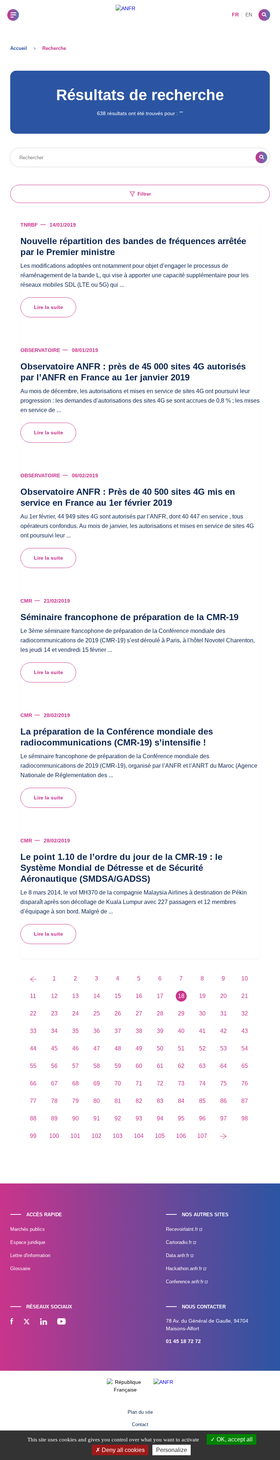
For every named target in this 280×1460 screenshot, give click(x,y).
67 (54, 1083)
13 (75, 996)
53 (223, 1048)
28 (160, 1013)
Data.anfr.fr (178, 1255)
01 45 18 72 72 (183, 1341)
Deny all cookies (122, 1450)
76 (244, 1083)
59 (117, 1066)
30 (202, 1013)
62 (181, 1066)
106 (181, 1136)
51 (181, 1048)
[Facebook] (11, 1322)
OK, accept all (234, 1439)
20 (223, 996)
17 (160, 996)
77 (33, 1101)
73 (181, 1083)
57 (75, 1066)
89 (54, 1118)
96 (202, 1118)
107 (202, 1136)
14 (96, 996)
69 (96, 1083)
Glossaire (20, 1268)
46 (75, 1048)
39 (160, 1031)
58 (96, 1066)
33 (33, 1031)
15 (117, 996)
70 (117, 1083)
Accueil (18, 48)
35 (75, 1031)
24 (75, 1013)
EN (248, 14)
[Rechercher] (264, 15)
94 (160, 1118)
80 (96, 1101)
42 (223, 1031)
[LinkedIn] (43, 1322)
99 (33, 1136)
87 (244, 1101)
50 (160, 1048)
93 (139, 1118)
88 (33, 1118)
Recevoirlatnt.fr (182, 1229)
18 (181, 996)
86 (223, 1101)
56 (54, 1066)
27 (139, 1013)
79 (75, 1101)
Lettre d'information (30, 1255)
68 (75, 1083)
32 (244, 1013)
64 (223, 1066)
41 (202, 1031)
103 (117, 1136)
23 (54, 1013)
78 (54, 1101)
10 (244, 978)
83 (160, 1101)
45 (54, 1048)
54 (244, 1048)
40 (181, 1031)
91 (96, 1118)
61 (160, 1066)
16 (139, 996)
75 (223, 1083)
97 (223, 1118)
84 (181, 1101)
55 (33, 1066)
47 (96, 1048)
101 (75, 1136)
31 (223, 1013)
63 (202, 1066)
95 (181, 1118)
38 (139, 1031)
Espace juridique (27, 1242)
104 (139, 1136)
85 (202, 1101)
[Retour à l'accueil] (125, 15)
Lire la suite (48, 307)
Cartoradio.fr (179, 1242)
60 (139, 1066)
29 (181, 1013)
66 (33, 1083)
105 (160, 1136)
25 (96, 1013)
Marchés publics (27, 1229)
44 (33, 1048)
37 (117, 1031)
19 (202, 996)
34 (54, 1031)
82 (139, 1101)
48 (117, 1048)
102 (96, 1136)
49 (139, 1048)
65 (244, 1066)
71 (139, 1083)
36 (96, 1031)
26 (117, 1013)
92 (117, 1118)
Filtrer (144, 194)
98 (244, 1118)
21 (244, 996)
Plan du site (140, 1412)
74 (202, 1083)
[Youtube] (61, 1322)
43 (244, 1031)
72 (160, 1083)
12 (54, 996)
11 (33, 996)
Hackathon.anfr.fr (184, 1268)
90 (75, 1118)
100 (54, 1136)
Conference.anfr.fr (185, 1281)
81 (117, 1101)
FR (235, 14)
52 (202, 1048)
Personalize (171, 1450)
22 (33, 1013)
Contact (140, 1424)
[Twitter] (26, 1322)
